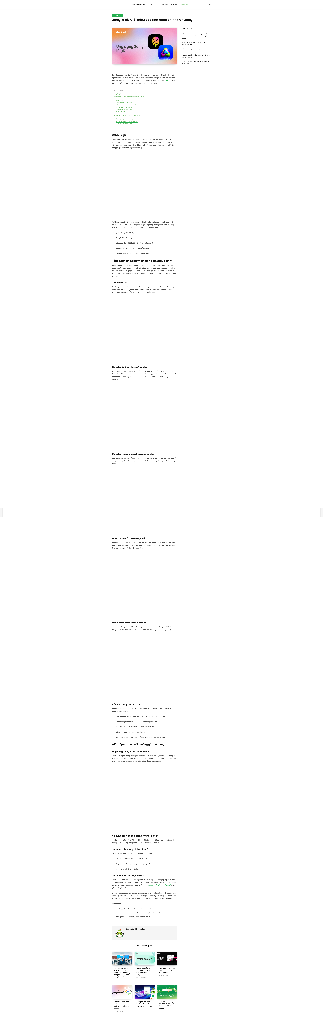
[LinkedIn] (104, 86)
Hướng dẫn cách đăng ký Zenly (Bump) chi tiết (133, 917)
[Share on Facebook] (104, 73)
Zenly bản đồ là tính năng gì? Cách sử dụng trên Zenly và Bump (140, 913)
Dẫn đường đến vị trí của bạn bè (124, 109)
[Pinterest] (104, 82)
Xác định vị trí (119, 100)
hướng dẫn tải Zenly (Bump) (160, 885)
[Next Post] (321, 512)
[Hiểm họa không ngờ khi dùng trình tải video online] (167, 958)
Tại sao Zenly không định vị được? (124, 123)
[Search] (210, 4)
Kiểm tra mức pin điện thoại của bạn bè (126, 105)
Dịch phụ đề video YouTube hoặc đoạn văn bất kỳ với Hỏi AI (144, 1004)
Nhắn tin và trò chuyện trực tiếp (124, 107)
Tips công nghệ (117, 15)
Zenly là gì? (117, 94)
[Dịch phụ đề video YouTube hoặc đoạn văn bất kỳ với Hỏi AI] (145, 992)
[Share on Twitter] (104, 77)
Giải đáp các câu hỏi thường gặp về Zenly (127, 115)
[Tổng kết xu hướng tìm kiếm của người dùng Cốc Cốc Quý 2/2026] (167, 992)
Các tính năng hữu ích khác (123, 111)
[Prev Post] (1, 512)
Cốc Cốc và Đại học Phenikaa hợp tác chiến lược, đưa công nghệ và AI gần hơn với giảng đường (122, 973)
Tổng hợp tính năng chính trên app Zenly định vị (129, 96)
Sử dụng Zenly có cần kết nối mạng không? (127, 121)
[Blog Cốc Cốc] (120, 4)
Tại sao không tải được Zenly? (123, 126)
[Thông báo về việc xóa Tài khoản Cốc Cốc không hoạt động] (145, 958)
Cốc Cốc (168, 80)
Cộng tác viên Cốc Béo (135, 929)
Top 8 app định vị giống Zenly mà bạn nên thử (133, 909)
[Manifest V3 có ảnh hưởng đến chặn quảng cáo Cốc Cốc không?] (122, 992)
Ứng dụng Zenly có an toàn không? (125, 119)
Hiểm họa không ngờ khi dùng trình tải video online (167, 971)
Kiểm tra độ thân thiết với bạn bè (124, 102)
